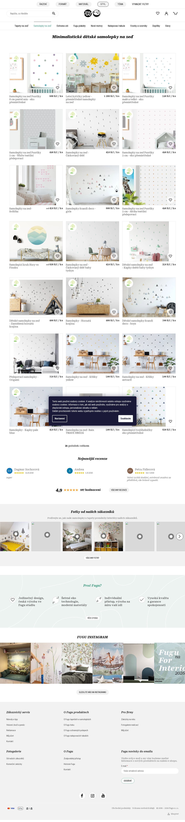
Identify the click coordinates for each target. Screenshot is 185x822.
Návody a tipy (12, 719)
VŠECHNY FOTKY (92, 558)
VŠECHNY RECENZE (119, 490)
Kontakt (9, 741)
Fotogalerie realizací (129, 725)
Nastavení (60, 418)
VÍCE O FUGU (92, 618)
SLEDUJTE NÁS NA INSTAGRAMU (92, 692)
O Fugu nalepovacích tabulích (76, 735)
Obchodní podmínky (121, 808)
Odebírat (128, 781)
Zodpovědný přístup (72, 758)
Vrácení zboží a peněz (15, 725)
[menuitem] (21, 26)
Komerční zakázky (14, 764)
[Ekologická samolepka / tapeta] (36, 73)
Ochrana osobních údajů (143, 808)
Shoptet (175, 814)
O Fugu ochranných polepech (76, 730)
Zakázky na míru (128, 719)
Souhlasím (126, 418)
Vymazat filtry (140, 4)
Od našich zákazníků (15, 758)
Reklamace (11, 730)
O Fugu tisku (69, 725)
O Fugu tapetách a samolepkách (77, 719)
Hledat (53, 14)
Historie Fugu (69, 764)
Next (179, 536)
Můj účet (10, 735)
